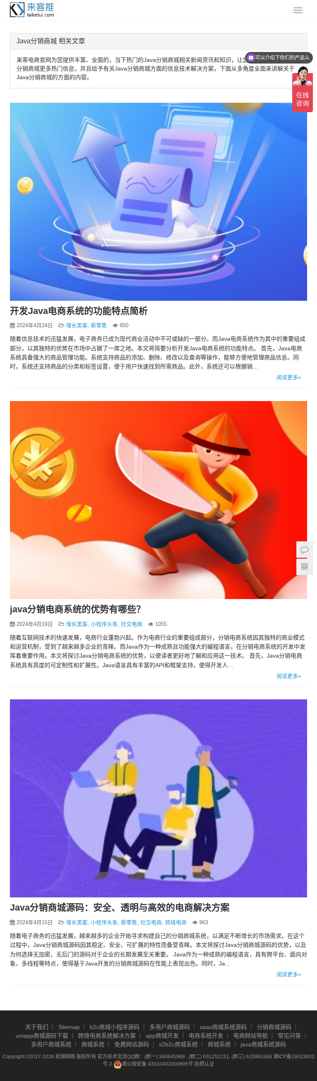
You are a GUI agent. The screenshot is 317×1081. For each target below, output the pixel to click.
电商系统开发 (206, 1035)
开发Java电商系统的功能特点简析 (79, 311)
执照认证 (204, 1064)
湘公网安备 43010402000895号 (157, 1064)
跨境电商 (176, 922)
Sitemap (69, 1027)
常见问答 (289, 1035)
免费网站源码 (131, 1044)
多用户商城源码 (169, 1027)
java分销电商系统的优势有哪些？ (77, 609)
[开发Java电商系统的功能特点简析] (158, 202)
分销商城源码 (274, 1027)
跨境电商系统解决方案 (107, 1035)
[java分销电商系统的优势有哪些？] (158, 500)
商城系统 (92, 1044)
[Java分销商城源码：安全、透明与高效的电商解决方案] (158, 798)
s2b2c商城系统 (178, 1044)
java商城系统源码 (263, 1044)
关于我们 (36, 1027)
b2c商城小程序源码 (115, 1027)
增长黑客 (77, 325)
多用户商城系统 (51, 1044)
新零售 (99, 325)
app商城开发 (162, 1035)
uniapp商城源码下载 (42, 1035)
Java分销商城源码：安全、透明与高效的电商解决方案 (119, 907)
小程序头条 (104, 624)
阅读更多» (289, 377)
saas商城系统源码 (223, 1027)
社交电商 (131, 624)
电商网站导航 (250, 1035)
